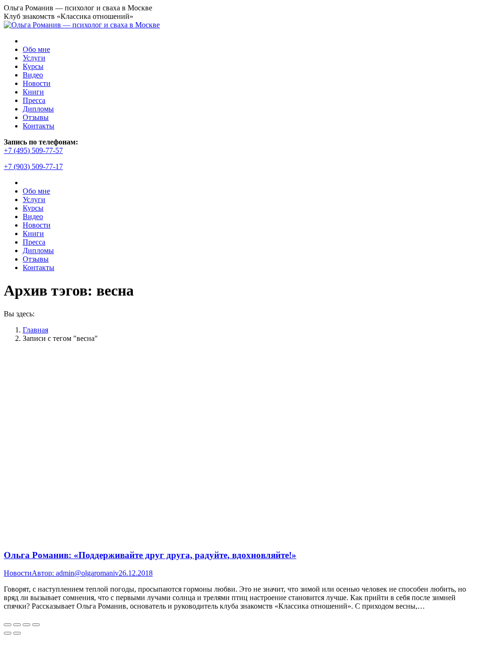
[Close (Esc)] (7, 624)
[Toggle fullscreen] (26, 624)
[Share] (17, 624)
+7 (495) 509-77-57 (33, 150)
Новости (18, 573)
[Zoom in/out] (36, 624)
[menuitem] (36, 49)
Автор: (75, 573)
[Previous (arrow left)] (7, 633)
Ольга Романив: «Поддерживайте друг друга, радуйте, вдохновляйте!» (150, 555)
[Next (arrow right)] (17, 633)
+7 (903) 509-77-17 (33, 166)
